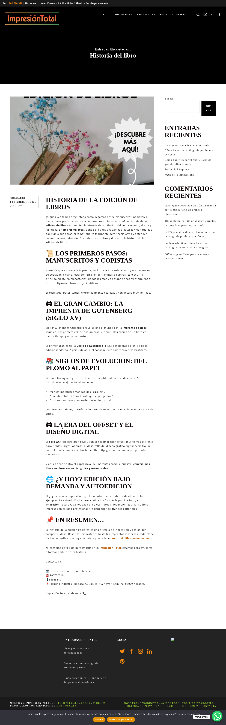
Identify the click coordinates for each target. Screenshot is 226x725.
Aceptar (99, 719)
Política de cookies (197, 703)
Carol (21, 198)
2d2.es (85, 703)
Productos (150, 703)
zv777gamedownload (178, 232)
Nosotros (131, 703)
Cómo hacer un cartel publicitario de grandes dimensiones (190, 209)
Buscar (169, 98)
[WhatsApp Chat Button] (217, 716)
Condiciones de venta (182, 706)
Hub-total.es (66, 706)
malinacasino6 (174, 243)
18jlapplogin (173, 220)
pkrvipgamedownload (178, 205)
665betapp (171, 254)
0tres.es (99, 703)
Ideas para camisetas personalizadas (187, 145)
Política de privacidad (144, 706)
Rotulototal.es (66, 703)
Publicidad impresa (177, 169)
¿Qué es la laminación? (179, 174)
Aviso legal (170, 703)
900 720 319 (15, 3)
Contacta (208, 706)
